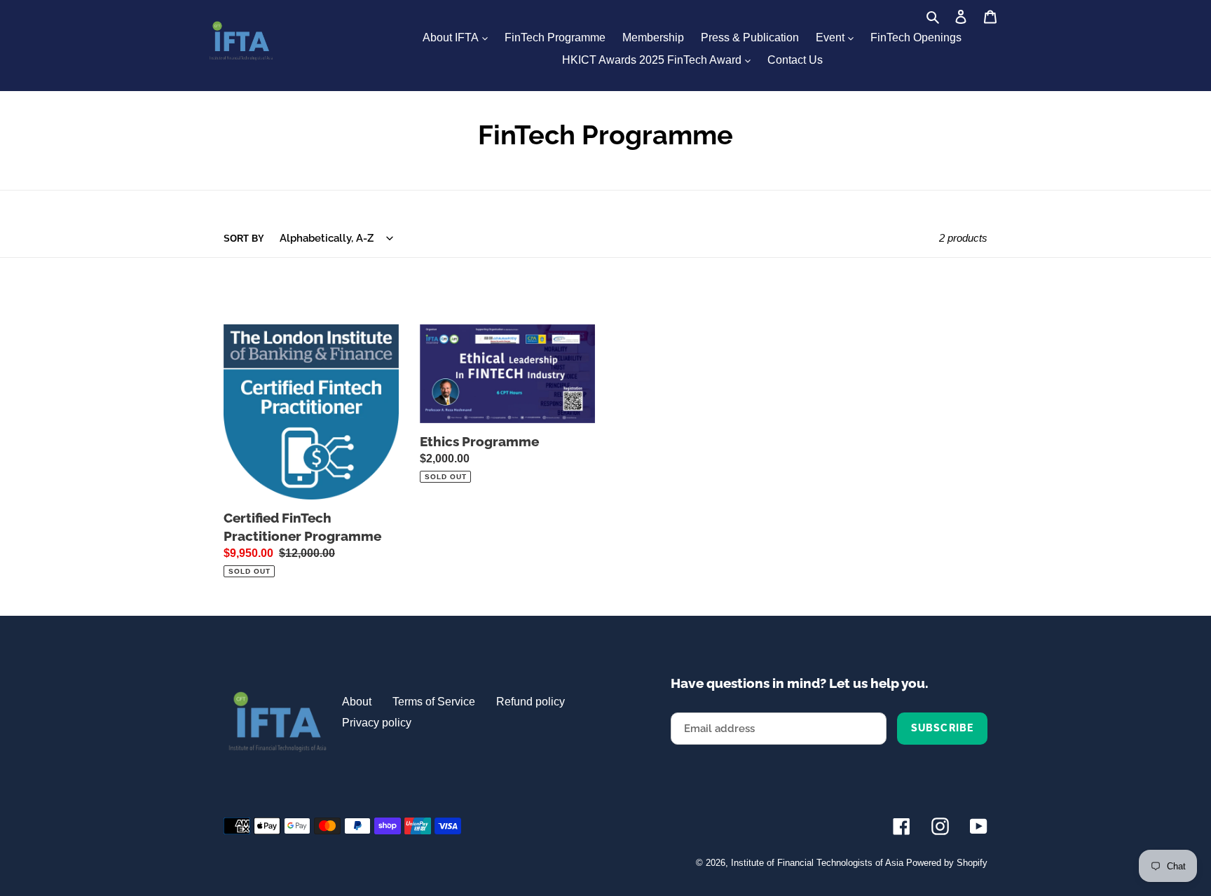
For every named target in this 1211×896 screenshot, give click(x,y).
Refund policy (530, 702)
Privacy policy (376, 723)
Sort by (244, 238)
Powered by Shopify (946, 862)
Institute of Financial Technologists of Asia (817, 862)
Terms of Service (433, 702)
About (356, 702)
